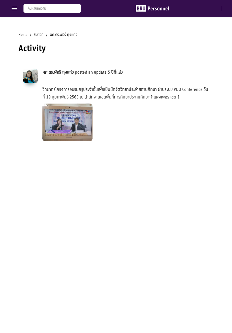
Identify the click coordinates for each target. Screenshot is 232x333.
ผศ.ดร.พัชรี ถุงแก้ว (58, 72)
